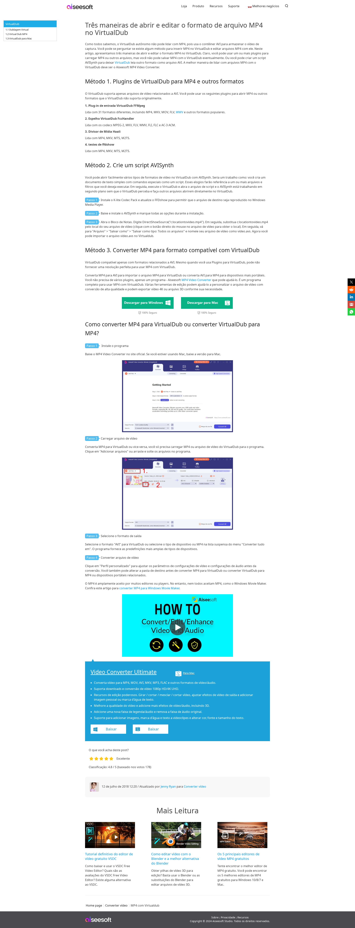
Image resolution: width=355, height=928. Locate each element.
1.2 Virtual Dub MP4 (16, 34)
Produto (198, 6)
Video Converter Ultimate (124, 672)
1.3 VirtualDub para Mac (19, 38)
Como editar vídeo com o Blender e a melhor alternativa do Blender (175, 858)
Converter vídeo (195, 786)
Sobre (215, 917)
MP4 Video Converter (196, 280)
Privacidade (228, 917)
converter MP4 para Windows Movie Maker (149, 588)
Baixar (111, 729)
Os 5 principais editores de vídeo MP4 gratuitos (238, 856)
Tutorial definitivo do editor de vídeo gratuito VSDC (109, 856)
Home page (94, 905)
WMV (179, 112)
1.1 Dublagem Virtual (17, 29)
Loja (184, 6)
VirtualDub (122, 62)
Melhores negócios (265, 6)
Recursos (216, 6)
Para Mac (189, 673)
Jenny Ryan (168, 786)
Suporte (233, 6)
